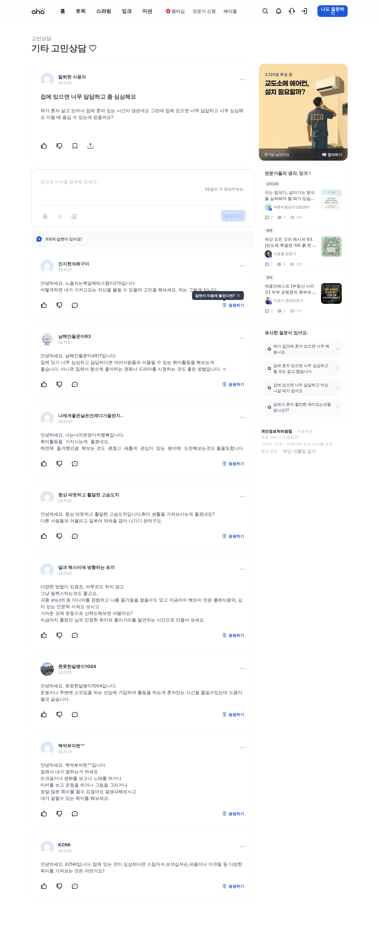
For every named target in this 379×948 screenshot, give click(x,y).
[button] (242, 79)
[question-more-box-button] (242, 79)
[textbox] (142, 177)
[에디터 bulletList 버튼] (60, 217)
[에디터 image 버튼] (74, 217)
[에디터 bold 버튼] (45, 217)
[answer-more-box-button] (242, 265)
